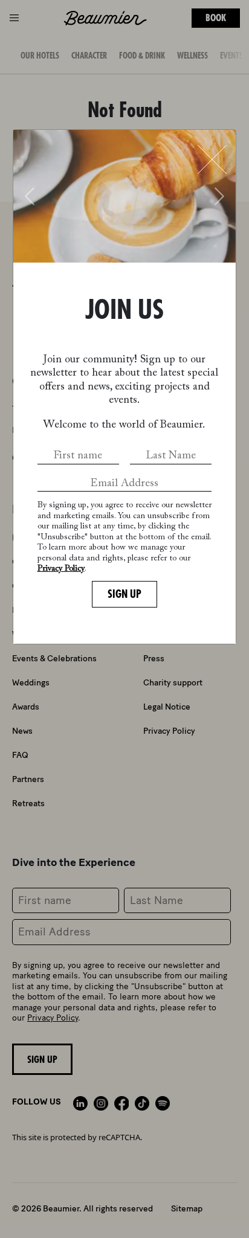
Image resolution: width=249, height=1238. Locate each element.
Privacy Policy (61, 569)
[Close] (212, 159)
